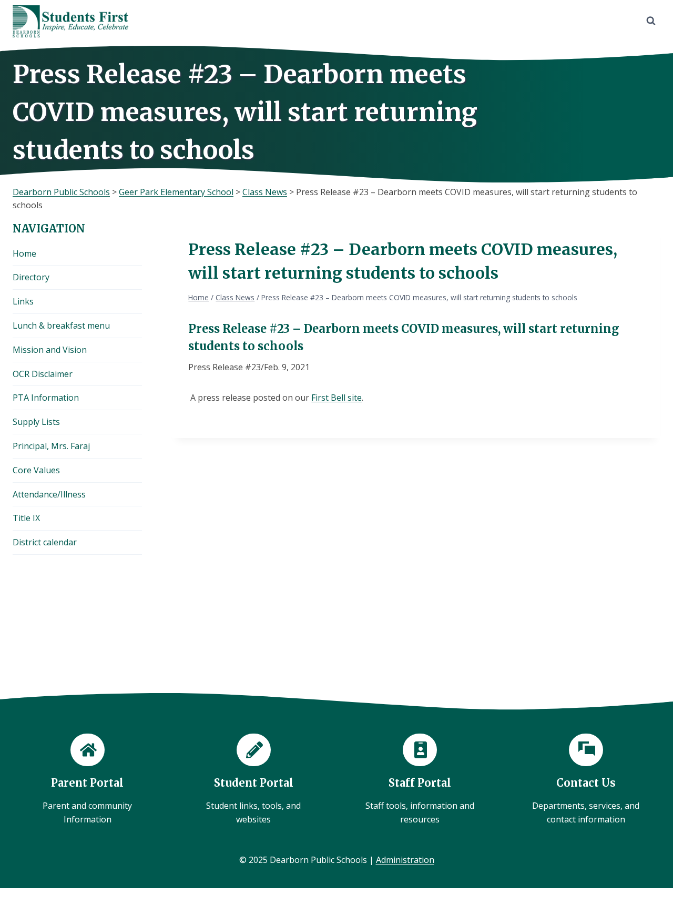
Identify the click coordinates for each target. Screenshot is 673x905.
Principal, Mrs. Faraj (51, 446)
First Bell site (336, 397)
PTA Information (46, 397)
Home (24, 253)
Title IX (26, 518)
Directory (31, 277)
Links (23, 301)
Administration (405, 860)
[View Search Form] (650, 21)
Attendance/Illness (49, 494)
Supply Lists (36, 422)
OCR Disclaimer (43, 374)
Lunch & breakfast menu (61, 325)
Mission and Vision (50, 349)
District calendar (45, 542)
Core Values (36, 470)
